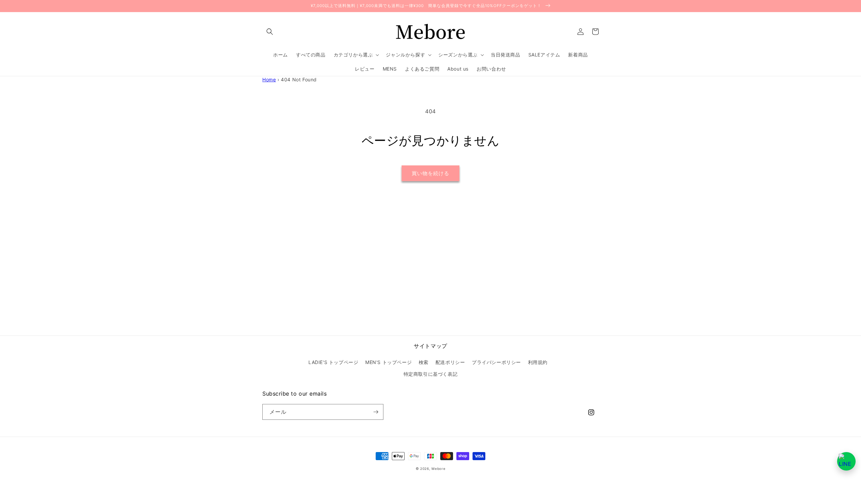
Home (269, 79)
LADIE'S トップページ (333, 362)
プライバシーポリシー (496, 362)
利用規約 (538, 362)
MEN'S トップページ (388, 362)
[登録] (375, 412)
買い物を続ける (430, 173)
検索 (423, 362)
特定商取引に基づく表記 (431, 374)
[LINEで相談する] (846, 461)
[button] (269, 31)
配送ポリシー (450, 362)
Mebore (438, 469)
